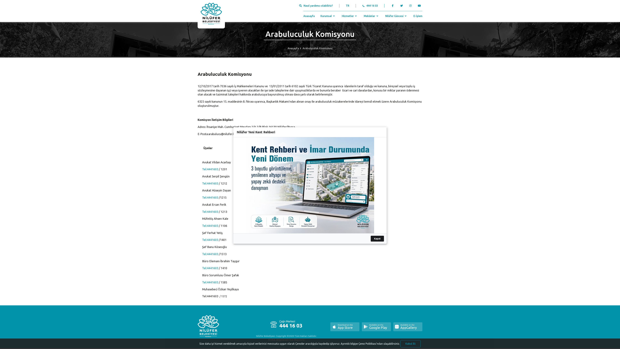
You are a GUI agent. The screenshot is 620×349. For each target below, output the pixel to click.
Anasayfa (309, 16)
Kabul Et (410, 343)
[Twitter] (401, 5)
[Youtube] (420, 5)
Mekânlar (370, 16)
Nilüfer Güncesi (394, 16)
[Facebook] (392, 5)
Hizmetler (348, 16)
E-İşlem (417, 16)
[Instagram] (410, 5)
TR (347, 5)
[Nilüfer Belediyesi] (211, 14)
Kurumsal (326, 16)
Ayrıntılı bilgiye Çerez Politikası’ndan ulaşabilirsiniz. (370, 343)
